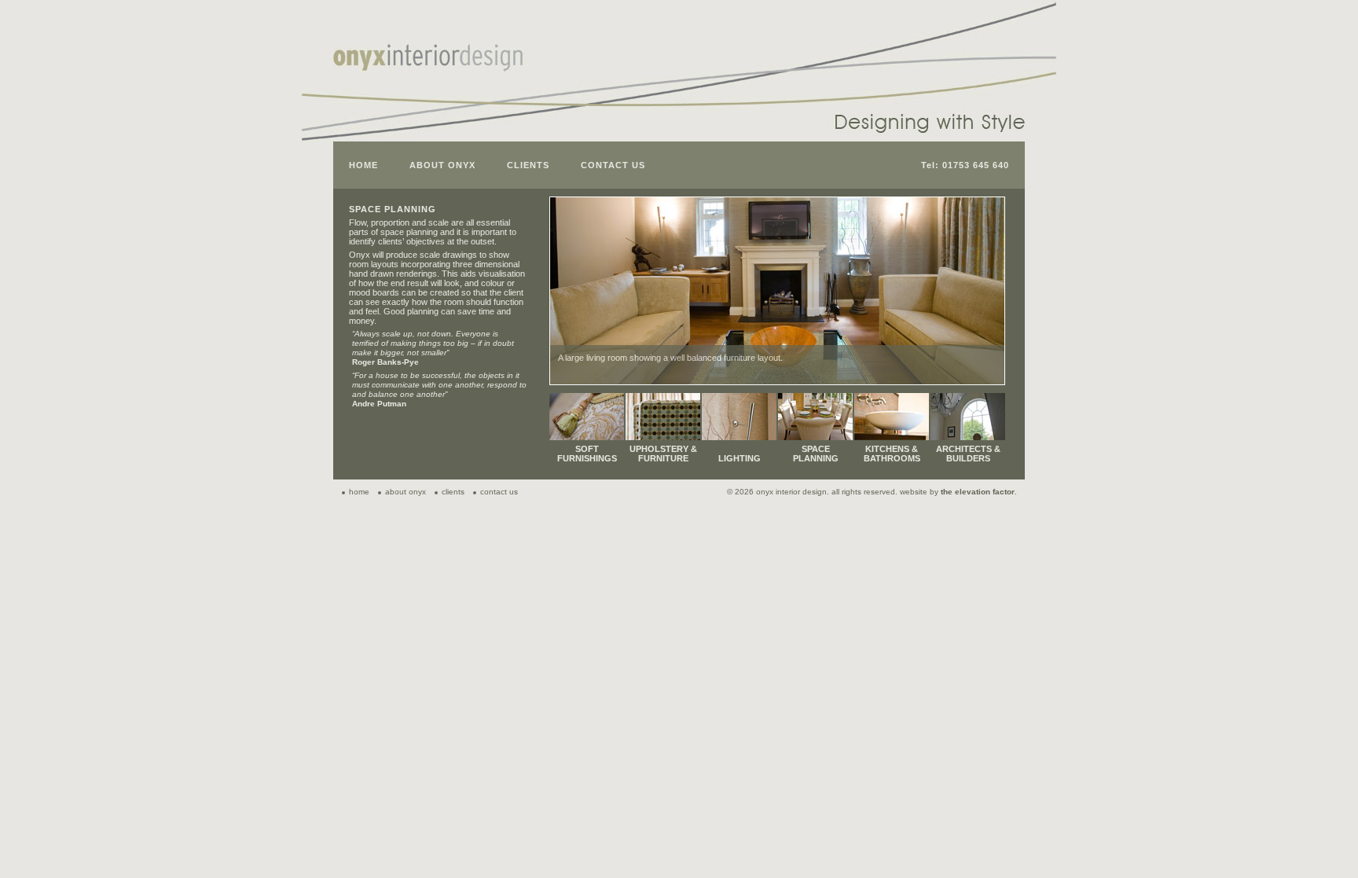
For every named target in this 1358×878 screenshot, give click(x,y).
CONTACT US (613, 165)
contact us (499, 491)
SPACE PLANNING (816, 453)
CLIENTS (528, 165)
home (359, 491)
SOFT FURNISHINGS (587, 453)
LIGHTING (739, 458)
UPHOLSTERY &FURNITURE (663, 453)
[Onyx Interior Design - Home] (429, 64)
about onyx (405, 491)
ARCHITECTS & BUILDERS (968, 453)
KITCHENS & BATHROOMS (892, 453)
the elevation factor (978, 491)
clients (453, 491)
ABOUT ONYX (442, 165)
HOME (363, 165)
